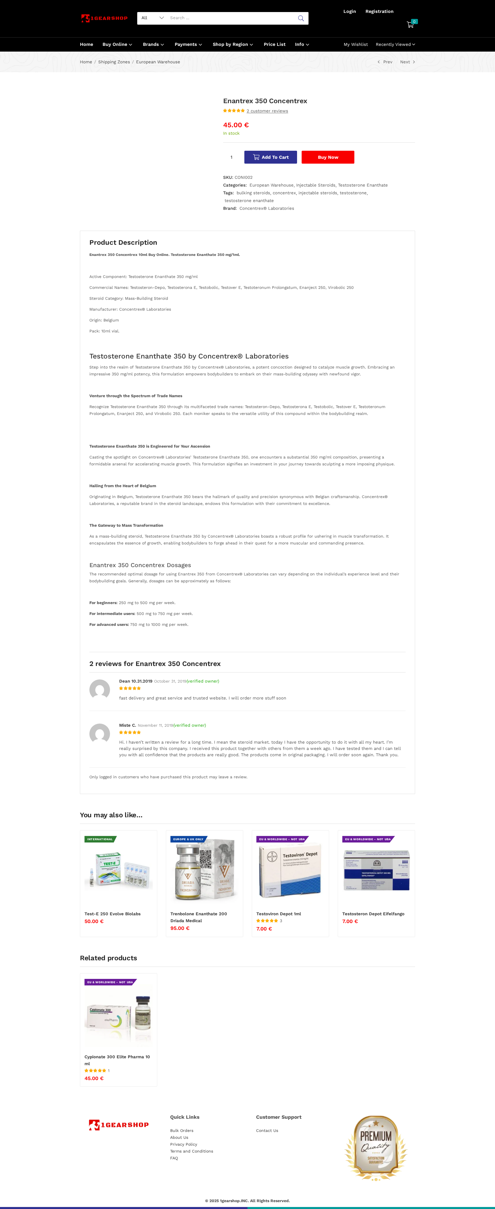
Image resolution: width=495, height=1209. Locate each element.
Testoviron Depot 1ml (278, 913)
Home (86, 44)
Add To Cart (275, 157)
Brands (151, 44)
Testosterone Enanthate (363, 185)
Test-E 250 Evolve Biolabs (113, 913)
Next (405, 61)
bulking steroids (253, 192)
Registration (380, 11)
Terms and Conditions (191, 1151)
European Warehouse (158, 61)
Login (349, 11)
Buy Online (116, 44)
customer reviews (267, 110)
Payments (187, 44)
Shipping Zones (114, 61)
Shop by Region (231, 44)
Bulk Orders (181, 1130)
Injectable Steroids (315, 185)
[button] (410, 25)
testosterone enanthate (249, 200)
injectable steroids (317, 192)
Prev (387, 61)
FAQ (174, 1158)
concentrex (284, 192)
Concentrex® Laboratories (266, 208)
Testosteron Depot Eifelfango (373, 913)
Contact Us (267, 1130)
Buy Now (328, 157)
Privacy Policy (183, 1144)
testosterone (353, 192)
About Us (179, 1137)
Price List (275, 44)
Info (300, 44)
